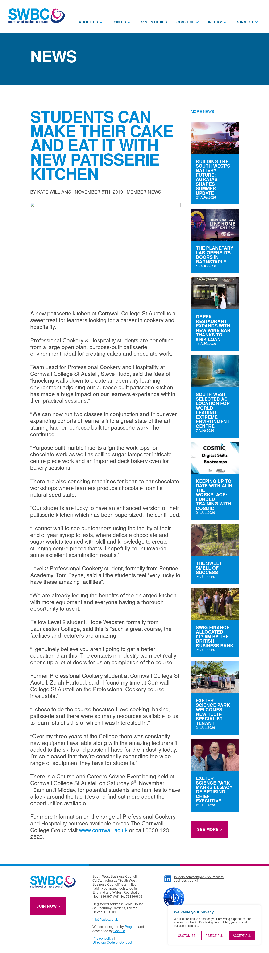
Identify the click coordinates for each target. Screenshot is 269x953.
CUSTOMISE (186, 935)
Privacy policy (102, 938)
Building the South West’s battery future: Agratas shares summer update (213, 177)
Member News (144, 191)
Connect (245, 22)
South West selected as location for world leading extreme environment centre (213, 410)
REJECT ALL (214, 935)
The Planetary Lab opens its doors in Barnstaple (214, 255)
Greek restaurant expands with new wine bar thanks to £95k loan (213, 328)
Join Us (119, 22)
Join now (47, 906)
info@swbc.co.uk (105, 919)
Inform (215, 22)
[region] (214, 925)
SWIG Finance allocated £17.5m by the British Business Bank (214, 636)
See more (208, 829)
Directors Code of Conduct (112, 942)
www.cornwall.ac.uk (103, 830)
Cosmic (119, 930)
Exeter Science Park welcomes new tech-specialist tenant (213, 711)
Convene (185, 22)
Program (131, 926)
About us (88, 22)
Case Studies (153, 22)
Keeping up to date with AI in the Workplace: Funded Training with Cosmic (214, 494)
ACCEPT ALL (242, 935)
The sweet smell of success (209, 567)
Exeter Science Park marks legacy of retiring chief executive (214, 789)
